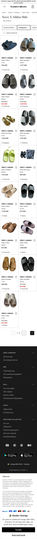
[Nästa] (24, 333)
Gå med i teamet (9, 433)
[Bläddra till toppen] (32, 333)
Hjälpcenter (7, 409)
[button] (32, 6)
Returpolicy (7, 377)
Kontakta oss (8, 412)
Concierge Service (10, 360)
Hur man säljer (8, 388)
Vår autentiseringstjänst (12, 374)
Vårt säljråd (7, 391)
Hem (4, 12)
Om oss (6, 423)
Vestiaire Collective (12, 419)
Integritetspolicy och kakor (17, 470)
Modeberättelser (9, 436)
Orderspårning (8, 371)
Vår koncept (8, 356)
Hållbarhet (7, 426)
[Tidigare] (13, 333)
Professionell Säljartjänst (13, 398)
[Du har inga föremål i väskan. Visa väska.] (32, 6)
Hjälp (5, 405)
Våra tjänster (9, 353)
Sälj (5, 384)
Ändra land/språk (18, 535)
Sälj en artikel (8, 395)
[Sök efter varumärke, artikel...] (4, 7)
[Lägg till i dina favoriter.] (16, 58)
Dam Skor (26, 12)
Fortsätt (18, 530)
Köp (4, 367)
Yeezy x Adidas (14, 12)
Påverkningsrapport (10, 430)
